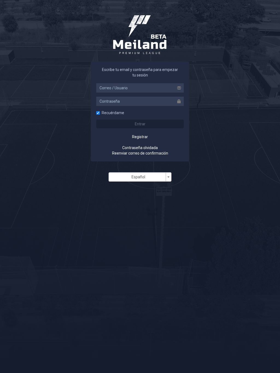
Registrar (140, 137)
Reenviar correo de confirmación (140, 153)
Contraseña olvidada (140, 148)
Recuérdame (113, 113)
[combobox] (140, 177)
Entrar (140, 124)
